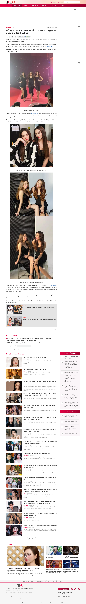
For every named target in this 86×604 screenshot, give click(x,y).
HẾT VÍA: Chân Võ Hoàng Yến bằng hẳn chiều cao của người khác (25, 342)
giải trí (70, 428)
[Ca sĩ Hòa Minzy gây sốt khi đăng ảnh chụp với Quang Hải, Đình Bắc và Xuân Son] (14, 446)
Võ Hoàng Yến (24, 349)
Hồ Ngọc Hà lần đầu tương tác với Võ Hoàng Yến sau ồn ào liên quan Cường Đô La (29, 338)
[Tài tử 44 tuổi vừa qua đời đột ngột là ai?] (14, 374)
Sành (62, 5)
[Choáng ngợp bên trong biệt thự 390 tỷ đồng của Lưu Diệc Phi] (14, 386)
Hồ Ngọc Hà (53, 285)
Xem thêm (31, 538)
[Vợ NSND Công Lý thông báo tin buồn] (14, 362)
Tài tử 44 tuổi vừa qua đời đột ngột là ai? (36, 369)
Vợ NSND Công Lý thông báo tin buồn (35, 357)
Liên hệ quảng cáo (63, 589)
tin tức (72, 415)
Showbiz (17, 5)
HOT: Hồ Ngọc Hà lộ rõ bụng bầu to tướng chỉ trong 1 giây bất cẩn (38, 307)
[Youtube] (75, 589)
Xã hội (44, 5)
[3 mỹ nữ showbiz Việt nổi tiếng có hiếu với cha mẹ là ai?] (14, 482)
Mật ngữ (53, 5)
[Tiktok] (79, 589)
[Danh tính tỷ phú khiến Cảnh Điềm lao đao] (14, 458)
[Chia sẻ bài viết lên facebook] (7, 37)
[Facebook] (72, 589)
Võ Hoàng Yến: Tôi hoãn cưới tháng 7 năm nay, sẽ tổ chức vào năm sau (39, 319)
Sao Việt (24, 305)
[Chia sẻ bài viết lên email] (12, 37)
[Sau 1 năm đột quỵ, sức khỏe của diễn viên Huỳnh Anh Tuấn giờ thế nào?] (14, 470)
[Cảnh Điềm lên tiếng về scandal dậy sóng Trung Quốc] (14, 530)
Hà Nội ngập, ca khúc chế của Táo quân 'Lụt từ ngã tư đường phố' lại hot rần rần (54, 571)
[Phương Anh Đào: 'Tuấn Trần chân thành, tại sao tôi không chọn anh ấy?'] (25, 556)
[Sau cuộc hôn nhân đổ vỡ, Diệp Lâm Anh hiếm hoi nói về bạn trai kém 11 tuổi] (14, 518)
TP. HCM (59, 596)
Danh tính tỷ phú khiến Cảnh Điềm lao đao (37, 453)
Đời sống (35, 5)
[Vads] (75, 24)
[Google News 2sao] (24, 37)
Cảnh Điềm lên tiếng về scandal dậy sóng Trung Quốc (40, 525)
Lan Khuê (49, 46)
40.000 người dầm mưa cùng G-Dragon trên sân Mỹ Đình (70, 571)
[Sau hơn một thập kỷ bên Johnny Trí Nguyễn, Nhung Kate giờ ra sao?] (14, 410)
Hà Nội (59, 592)
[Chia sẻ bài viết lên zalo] (10, 37)
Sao (14, 27)
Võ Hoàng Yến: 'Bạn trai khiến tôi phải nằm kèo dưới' (21, 340)
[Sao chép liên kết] (15, 37)
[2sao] (9, 5)
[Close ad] (75, 9)
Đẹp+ (25, 5)
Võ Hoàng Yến (34, 113)
